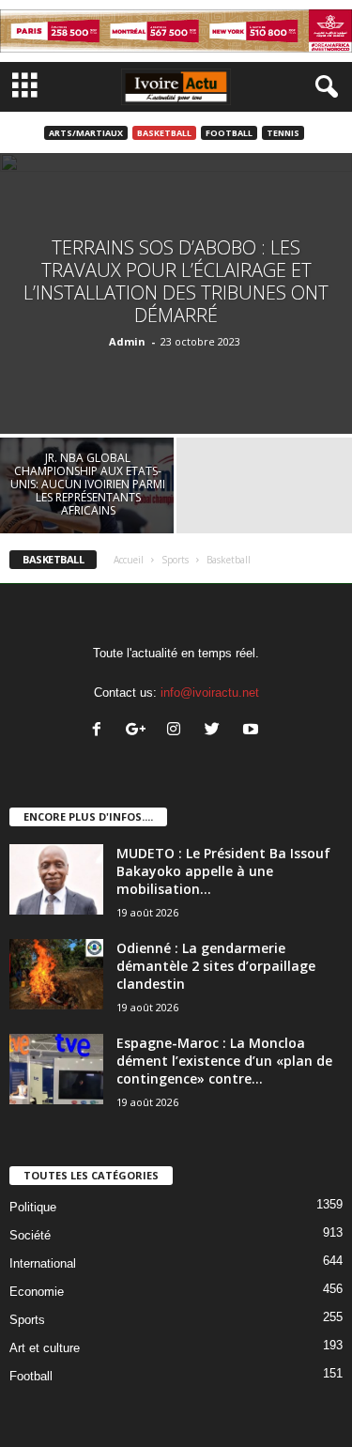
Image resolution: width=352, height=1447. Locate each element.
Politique (32, 1207)
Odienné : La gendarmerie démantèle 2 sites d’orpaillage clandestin (215, 966)
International (42, 1263)
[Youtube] (253, 731)
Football (229, 133)
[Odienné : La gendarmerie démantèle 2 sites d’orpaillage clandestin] (56, 974)
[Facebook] (101, 731)
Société (30, 1235)
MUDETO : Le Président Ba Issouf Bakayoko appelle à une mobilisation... (223, 871)
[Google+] (139, 731)
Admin (127, 341)
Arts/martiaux (86, 133)
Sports (175, 559)
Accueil (129, 559)
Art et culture (44, 1348)
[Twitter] (216, 731)
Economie (36, 1292)
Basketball (164, 133)
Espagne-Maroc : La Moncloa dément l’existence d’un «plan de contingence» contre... (224, 1060)
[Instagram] (178, 731)
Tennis (283, 133)
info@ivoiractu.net (210, 692)
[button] (323, 87)
